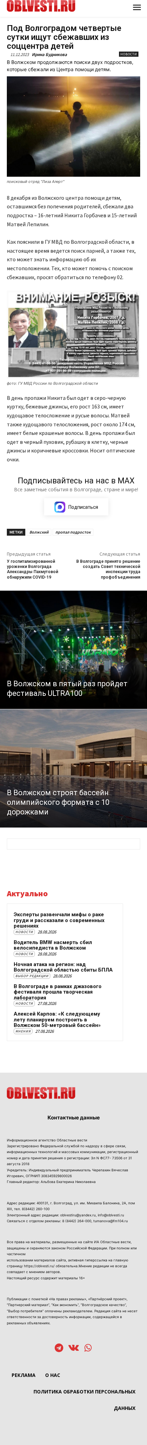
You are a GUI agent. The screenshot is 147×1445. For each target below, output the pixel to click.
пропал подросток (73, 532)
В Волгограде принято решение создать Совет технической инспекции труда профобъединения (108, 569)
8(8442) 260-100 (36, 1209)
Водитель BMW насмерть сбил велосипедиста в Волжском (53, 945)
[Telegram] (59, 1348)
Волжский (39, 532)
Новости (128, 54)
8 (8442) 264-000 (76, 1221)
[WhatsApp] (88, 1348)
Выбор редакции (32, 976)
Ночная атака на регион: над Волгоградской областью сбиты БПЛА (63, 967)
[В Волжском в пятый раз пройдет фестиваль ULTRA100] (73, 650)
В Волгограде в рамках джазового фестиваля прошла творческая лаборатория (58, 992)
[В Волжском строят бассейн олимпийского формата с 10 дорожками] (73, 768)
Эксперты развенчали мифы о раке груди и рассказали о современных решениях (59, 920)
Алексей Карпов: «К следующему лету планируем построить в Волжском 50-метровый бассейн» (57, 1019)
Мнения (23, 1031)
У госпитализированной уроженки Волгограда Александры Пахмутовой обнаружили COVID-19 (32, 569)
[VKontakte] (73, 1348)
